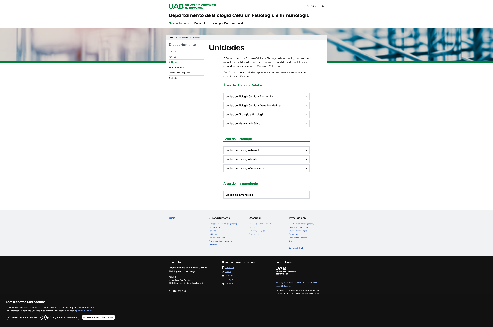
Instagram (230, 279)
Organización (174, 51)
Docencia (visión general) (260, 224)
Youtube (229, 275)
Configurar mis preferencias (64, 317)
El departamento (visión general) (223, 224)
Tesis (291, 241)
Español (310, 7)
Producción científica (298, 238)
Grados (252, 227)
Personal (172, 57)
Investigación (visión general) (301, 224)
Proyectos (293, 234)
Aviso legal (280, 282)
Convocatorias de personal (180, 73)
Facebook (229, 267)
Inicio (172, 217)
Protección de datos (295, 282)
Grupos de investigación (299, 231)
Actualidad (239, 23)
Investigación (219, 23)
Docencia (200, 23)
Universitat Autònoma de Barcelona (193, 6)
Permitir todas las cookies (100, 317)
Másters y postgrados (258, 231)
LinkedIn (229, 283)
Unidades (173, 62)
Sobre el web (311, 282)
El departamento (179, 23)
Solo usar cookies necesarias (26, 317)
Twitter (228, 271)
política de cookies (85, 311)
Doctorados (254, 234)
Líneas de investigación (299, 227)
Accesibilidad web (283, 286)
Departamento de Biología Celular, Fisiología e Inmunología (239, 15)
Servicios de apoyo (177, 67)
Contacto (173, 78)
